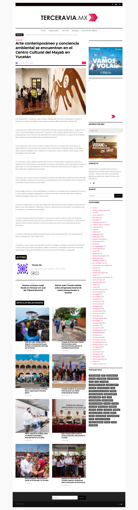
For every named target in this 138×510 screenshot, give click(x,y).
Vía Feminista (97, 311)
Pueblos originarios (96, 422)
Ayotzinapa (104, 382)
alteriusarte (101, 378)
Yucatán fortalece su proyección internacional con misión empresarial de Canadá (73, 391)
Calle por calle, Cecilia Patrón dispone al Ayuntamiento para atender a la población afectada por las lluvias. (36, 345)
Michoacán (96, 258)
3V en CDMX (96, 215)
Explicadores (96, 241)
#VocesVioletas (112, 375)
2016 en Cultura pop (99, 210)
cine (103, 397)
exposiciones (103, 406)
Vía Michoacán (97, 330)
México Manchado (98, 256)
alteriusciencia (113, 378)
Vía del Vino (96, 299)
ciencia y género (94, 397)
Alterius (92, 378)
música (91, 416)
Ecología (115, 403)
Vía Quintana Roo (98, 342)
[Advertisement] (106, 97)
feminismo (112, 406)
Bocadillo (95, 220)
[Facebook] (112, 4)
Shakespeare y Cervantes (101, 277)
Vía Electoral (96, 309)
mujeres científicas (95, 413)
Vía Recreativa (97, 345)
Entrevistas (96, 234)
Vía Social (95, 349)
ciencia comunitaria (96, 394)
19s (93, 208)
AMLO (91, 382)
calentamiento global (96, 385)
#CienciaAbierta (94, 375)
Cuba (94, 229)
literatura (107, 410)
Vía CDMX (95, 294)
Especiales (96, 237)
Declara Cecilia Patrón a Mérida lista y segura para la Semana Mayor (36, 391)
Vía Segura (96, 347)
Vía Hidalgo (96, 321)
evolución (92, 406)
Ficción (94, 244)
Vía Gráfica (96, 316)
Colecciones (96, 227)
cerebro (113, 391)
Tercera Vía (21, 63)
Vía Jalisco (95, 325)
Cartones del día (103, 388)
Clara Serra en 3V (98, 222)
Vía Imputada (97, 323)
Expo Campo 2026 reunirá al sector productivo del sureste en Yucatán (73, 435)
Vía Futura (96, 313)
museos (106, 413)
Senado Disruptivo (99, 273)
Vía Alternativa (97, 289)
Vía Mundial (96, 333)
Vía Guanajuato (97, 318)
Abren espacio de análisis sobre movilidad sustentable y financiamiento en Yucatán (36, 435)
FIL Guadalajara (97, 246)
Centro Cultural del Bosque (98, 391)
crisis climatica (107, 400)
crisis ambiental (94, 400)
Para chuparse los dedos (101, 265)
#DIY (103, 375)
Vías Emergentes (98, 359)
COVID (109, 397)
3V (93, 213)
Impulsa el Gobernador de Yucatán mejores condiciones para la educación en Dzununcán (73, 480)
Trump (114, 422)
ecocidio (107, 403)
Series (94, 275)
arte (96, 382)
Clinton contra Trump (100, 225)
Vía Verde (95, 354)
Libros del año (97, 249)
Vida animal (93, 425)
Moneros (116, 410)
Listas (94, 251)
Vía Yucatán (19, 40)
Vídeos (94, 361)
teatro (107, 422)
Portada (95, 270)
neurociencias (101, 416)
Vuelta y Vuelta (97, 364)
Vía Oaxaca (96, 335)
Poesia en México (113, 416)
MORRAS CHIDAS (98, 261)
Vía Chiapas (96, 297)
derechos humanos (95, 403)
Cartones (92, 388)
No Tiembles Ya (98, 263)
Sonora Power (97, 280)
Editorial (95, 232)
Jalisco (99, 410)
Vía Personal (96, 337)
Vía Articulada (97, 292)
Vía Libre (95, 328)
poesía (91, 419)
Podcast (95, 268)
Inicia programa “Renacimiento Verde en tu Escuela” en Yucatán (36, 479)
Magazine (95, 253)
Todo (94, 287)
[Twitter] (116, 4)
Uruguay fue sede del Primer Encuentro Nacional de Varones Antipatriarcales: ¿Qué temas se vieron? (51, 35)
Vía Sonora (96, 352)
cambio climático (112, 385)
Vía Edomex (96, 306)
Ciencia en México (110, 394)
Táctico (95, 285)
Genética (92, 410)
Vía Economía (97, 304)
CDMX (112, 388)
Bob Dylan (96, 217)
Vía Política (96, 340)
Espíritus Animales (98, 239)
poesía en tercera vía (102, 419)
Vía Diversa (96, 301)
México (113, 413)
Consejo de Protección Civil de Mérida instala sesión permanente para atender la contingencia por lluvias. (72, 345)
